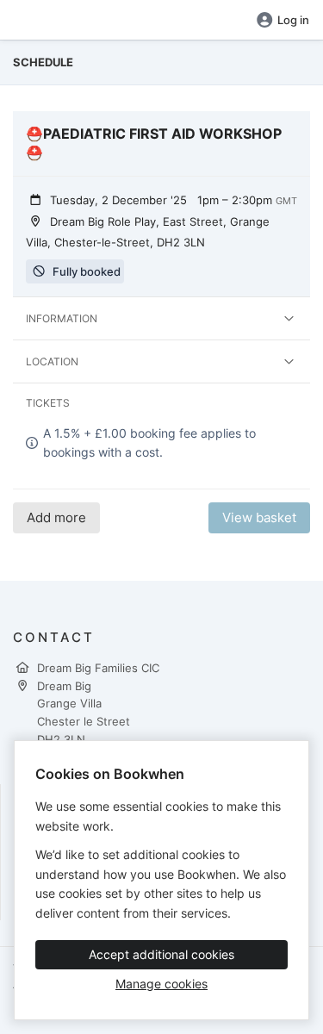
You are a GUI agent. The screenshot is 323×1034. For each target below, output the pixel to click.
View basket (259, 517)
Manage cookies (161, 983)
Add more (56, 517)
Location (52, 361)
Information (61, 318)
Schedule (43, 62)
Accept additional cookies (161, 954)
